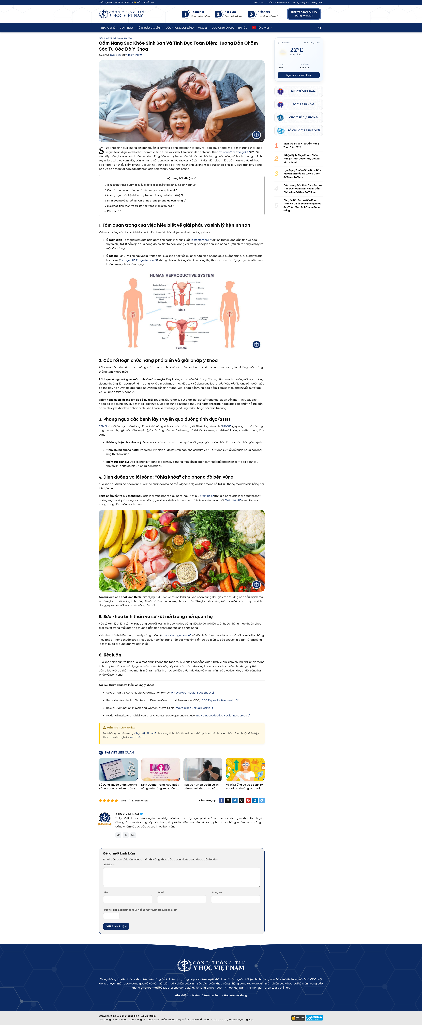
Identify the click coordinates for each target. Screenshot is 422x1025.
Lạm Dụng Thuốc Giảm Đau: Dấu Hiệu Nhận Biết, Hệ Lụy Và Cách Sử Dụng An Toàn (302, 174)
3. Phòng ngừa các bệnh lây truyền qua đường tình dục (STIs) (142, 195)
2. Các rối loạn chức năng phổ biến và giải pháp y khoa (139, 190)
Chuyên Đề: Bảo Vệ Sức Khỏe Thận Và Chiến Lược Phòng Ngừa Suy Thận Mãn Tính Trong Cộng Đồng (302, 205)
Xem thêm (136, 737)
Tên (106, 892)
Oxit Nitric (231, 500)
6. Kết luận (111, 211)
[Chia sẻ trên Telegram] (262, 800)
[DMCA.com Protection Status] (314, 1017)
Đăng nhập (317, 2)
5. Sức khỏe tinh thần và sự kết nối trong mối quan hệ (138, 206)
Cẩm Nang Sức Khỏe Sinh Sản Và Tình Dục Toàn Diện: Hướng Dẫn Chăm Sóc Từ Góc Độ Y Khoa (303, 189)
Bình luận (109, 864)
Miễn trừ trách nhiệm (278, 2)
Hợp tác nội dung (235, 995)
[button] (319, 27)
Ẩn (191, 178)
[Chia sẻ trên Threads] (241, 800)
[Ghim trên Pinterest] (248, 800)
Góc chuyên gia (223, 27)
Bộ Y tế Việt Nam (287, 979)
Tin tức (242, 27)
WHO (302, 979)
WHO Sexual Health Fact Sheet (191, 693)
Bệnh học (126, 27)
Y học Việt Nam (133, 55)
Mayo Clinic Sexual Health (193, 708)
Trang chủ (108, 27)
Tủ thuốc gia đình (149, 27)
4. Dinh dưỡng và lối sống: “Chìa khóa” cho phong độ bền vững (144, 200)
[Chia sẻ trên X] (228, 800)
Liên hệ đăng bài (300, 2)
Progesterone (145, 260)
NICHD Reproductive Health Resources (221, 715)
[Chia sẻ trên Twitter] (235, 800)
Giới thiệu (259, 2)
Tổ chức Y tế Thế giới (232, 152)
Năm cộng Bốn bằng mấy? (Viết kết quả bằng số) (140, 909)
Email (161, 892)
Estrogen (126, 260)
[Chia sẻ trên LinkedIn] (255, 800)
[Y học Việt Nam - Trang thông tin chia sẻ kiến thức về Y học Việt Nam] (121, 14)
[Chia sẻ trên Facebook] (221, 800)
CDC (313, 979)
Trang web (217, 892)
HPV (225, 426)
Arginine (205, 496)
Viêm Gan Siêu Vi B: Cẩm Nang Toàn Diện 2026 (301, 145)
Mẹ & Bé (202, 27)
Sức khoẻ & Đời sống (180, 27)
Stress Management (174, 635)
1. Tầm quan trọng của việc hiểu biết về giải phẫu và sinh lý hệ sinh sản (148, 185)
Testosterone (199, 240)
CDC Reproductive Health (218, 700)
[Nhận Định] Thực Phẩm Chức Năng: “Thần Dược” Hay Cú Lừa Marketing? (302, 159)
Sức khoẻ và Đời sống (111, 38)
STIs (101, 426)
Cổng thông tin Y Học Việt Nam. (138, 1016)
